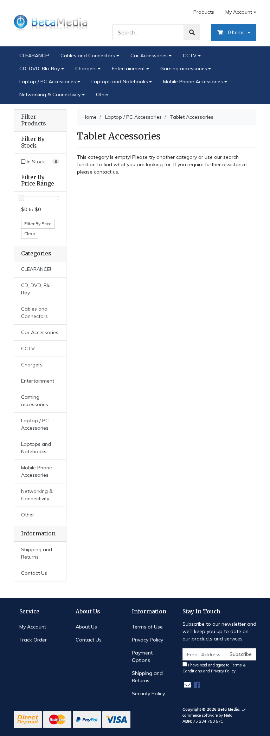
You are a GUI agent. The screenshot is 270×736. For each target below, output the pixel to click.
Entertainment (128, 68)
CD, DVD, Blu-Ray (39, 68)
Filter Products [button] (33, 120)
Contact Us (34, 573)
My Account (238, 12)
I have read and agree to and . (214, 668)
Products (203, 12)
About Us (86, 627)
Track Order (33, 640)
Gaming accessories (183, 68)
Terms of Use (147, 627)
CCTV (190, 55)
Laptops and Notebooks (119, 81)
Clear (29, 233)
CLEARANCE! (34, 55)
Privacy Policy (147, 640)
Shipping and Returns (36, 553)
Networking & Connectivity (50, 94)
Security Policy (148, 693)
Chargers (86, 68)
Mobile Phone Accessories (193, 81)
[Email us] (187, 684)
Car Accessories (149, 55)
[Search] (192, 32)
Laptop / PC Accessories (47, 81)
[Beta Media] (51, 23)
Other (102, 94)
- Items (235, 32)
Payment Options (142, 656)
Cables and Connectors (87, 55)
